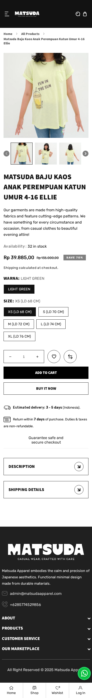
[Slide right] (85, 154)
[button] (7, 14)
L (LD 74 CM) (51, 324)
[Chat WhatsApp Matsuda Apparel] (84, 673)
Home (8, 34)
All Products (30, 34)
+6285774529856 (25, 604)
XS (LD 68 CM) (20, 312)
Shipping (11, 268)
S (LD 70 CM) (53, 312)
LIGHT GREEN (19, 289)
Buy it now (46, 388)
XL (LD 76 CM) (19, 336)
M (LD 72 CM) (18, 324)
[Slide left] (6, 154)
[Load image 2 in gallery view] (46, 154)
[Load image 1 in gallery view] (22, 154)
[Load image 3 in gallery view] (70, 154)
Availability (14, 246)
